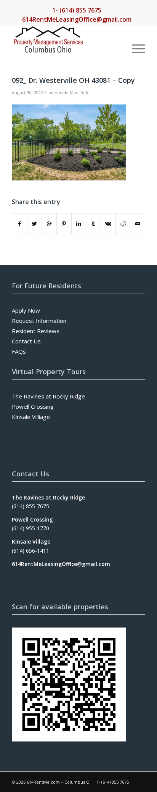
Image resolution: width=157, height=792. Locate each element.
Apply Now (26, 310)
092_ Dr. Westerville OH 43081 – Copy (73, 80)
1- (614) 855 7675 (76, 10)
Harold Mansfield (72, 92)
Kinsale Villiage (31, 417)
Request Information (39, 320)
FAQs (19, 351)
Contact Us (26, 341)
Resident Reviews (35, 331)
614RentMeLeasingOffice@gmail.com (76, 19)
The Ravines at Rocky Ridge (48, 396)
